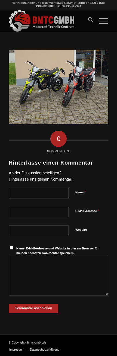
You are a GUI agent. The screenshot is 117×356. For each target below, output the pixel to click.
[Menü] (100, 21)
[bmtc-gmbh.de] (48, 21)
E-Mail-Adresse (87, 211)
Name (80, 192)
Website (81, 229)
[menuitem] (88, 21)
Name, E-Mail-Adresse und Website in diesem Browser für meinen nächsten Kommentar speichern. (57, 251)
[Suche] (88, 21)
